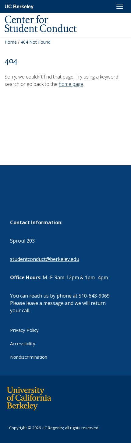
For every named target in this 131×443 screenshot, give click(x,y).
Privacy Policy (24, 330)
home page (71, 84)
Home (11, 42)
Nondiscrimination (28, 357)
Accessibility (22, 343)
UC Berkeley (19, 6)
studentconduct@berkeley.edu (44, 259)
